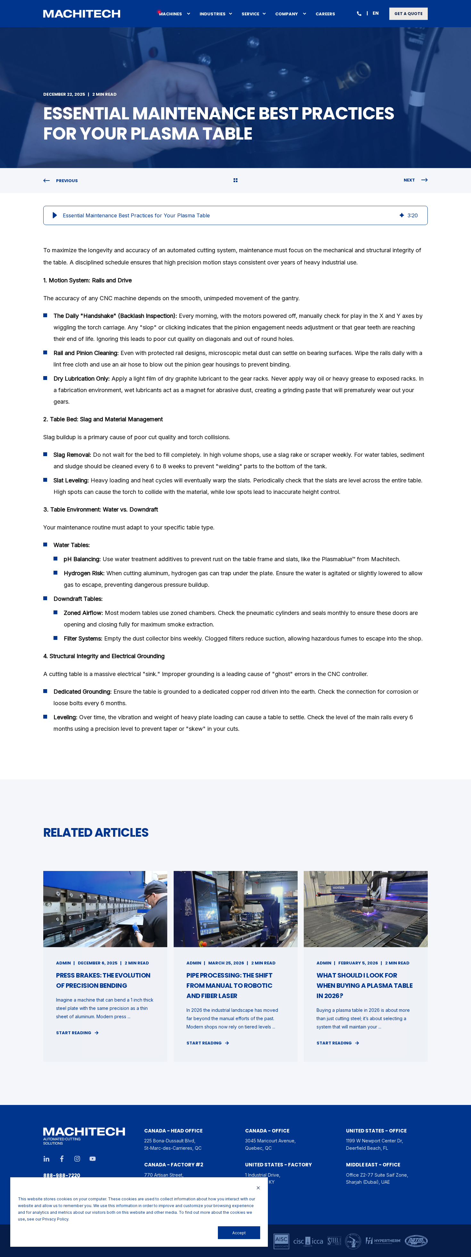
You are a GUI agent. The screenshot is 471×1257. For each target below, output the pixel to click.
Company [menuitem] (286, 14)
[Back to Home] (81, 13)
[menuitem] (188, 14)
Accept (239, 1232)
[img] (401, 215)
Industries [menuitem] (213, 14)
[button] (54, 215)
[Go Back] (235, 181)
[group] (235, 215)
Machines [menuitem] (170, 14)
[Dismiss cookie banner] (258, 1188)
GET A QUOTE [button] (408, 13)
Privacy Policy (55, 1219)
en (376, 13)
